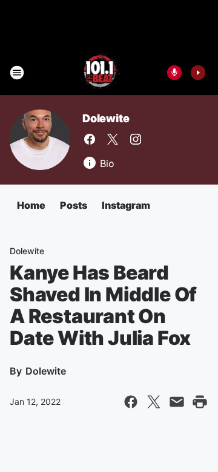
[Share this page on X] (153, 401)
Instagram (126, 205)
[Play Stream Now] (198, 72)
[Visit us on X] (112, 139)
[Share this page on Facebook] (130, 401)
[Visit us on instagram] (135, 139)
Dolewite (105, 118)
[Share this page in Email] (176, 401)
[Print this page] (199, 401)
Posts (73, 205)
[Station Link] (101, 72)
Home (31, 205)
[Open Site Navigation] (17, 72)
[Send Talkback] (174, 72)
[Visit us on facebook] (89, 139)
